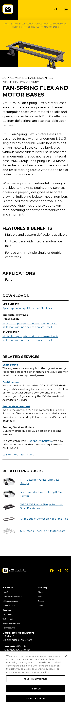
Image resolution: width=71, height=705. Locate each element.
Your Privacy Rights (35, 678)
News (40, 597)
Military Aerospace (10, 601)
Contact (41, 606)
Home (7, 24)
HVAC (15, 24)
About (40, 592)
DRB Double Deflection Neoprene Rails (44, 518)
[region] (35, 678)
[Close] (65, 656)
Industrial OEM (8, 606)
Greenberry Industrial (39, 440)
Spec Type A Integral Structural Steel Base (27, 308)
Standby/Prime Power (12, 597)
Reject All (35, 688)
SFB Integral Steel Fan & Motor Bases (42, 530)
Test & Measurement (16, 406)
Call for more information (17, 454)
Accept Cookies (35, 698)
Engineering (10, 364)
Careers (41, 601)
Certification (10, 382)
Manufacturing (8, 628)
